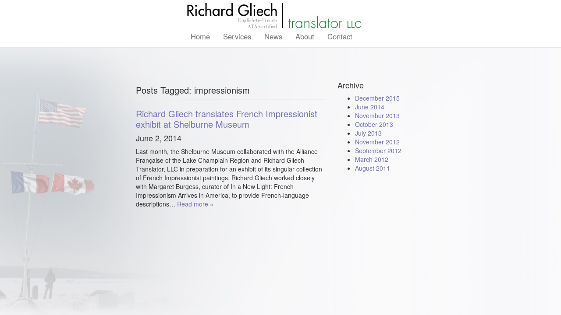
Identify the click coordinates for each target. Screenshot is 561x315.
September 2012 (378, 150)
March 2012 (371, 159)
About (304, 36)
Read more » (195, 204)
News (273, 36)
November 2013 (377, 115)
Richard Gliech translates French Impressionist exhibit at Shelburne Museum (226, 118)
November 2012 (377, 141)
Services (237, 36)
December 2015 (377, 98)
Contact (339, 36)
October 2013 (374, 124)
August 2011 (372, 168)
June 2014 (369, 106)
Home (200, 36)
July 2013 (368, 133)
